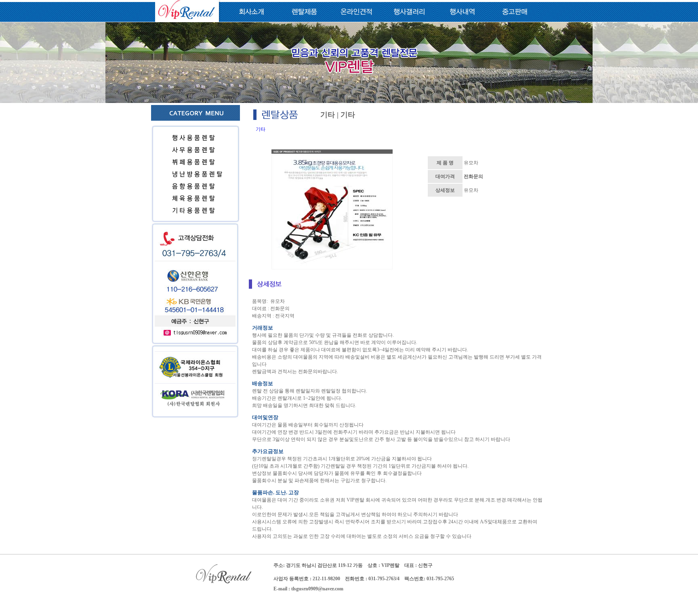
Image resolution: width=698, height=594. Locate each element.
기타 (260, 129)
